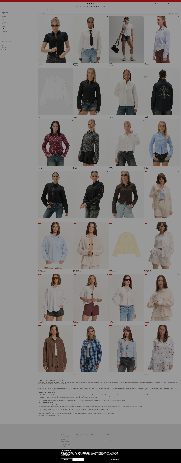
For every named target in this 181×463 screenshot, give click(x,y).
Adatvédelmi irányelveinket (65, 455)
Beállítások (66, 459)
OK (78, 459)
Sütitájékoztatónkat (114, 454)
